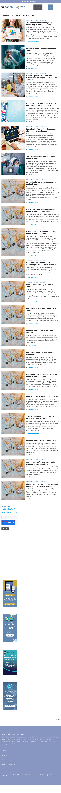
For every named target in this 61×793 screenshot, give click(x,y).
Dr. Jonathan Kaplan (32, 345)
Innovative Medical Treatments (17, 154)
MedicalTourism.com (8, 764)
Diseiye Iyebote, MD (32, 224)
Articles (4, 755)
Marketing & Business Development (36, 20)
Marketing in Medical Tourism (17, 21)
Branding (21, 127)
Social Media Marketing (18, 101)
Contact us (6, 747)
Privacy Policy (41, 775)
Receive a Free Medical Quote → (30, 2)
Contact (4, 760)
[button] (57, 6)
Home (4, 750)
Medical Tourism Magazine (33, 41)
